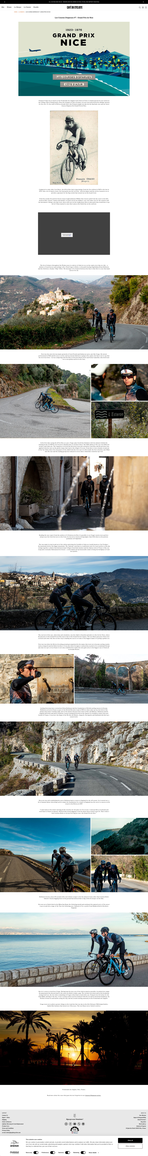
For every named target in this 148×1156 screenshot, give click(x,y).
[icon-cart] (146, 7)
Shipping (4, 1119)
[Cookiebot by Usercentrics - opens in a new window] (14, 1152)
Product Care (5, 1126)
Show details (93, 1152)
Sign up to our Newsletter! (74, 1119)
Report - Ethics (6, 1117)
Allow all (130, 1140)
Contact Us (5, 1115)
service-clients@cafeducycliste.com (11, 1132)
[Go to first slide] (143, 2)
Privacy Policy (6, 1130)
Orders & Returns (6, 1121)
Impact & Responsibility (140, 1117)
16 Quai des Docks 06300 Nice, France (136, 1128)
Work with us (142, 1124)
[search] (139, 7)
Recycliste (143, 1121)
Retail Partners (142, 1119)
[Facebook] (70, 1124)
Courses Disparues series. (93, 1095)
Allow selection (130, 1146)
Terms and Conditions (8, 1128)
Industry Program (141, 1126)
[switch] (52, 1152)
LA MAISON (21, 12)
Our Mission (142, 1115)
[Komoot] (83, 1124)
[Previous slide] (4, 2)
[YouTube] (74, 1124)
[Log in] (142, 7)
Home (15, 12)
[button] (74, 1130)
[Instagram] (66, 1124)
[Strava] (79, 1124)
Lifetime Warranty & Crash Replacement (12, 1124)
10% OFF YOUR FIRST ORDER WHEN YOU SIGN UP (74, 2)
